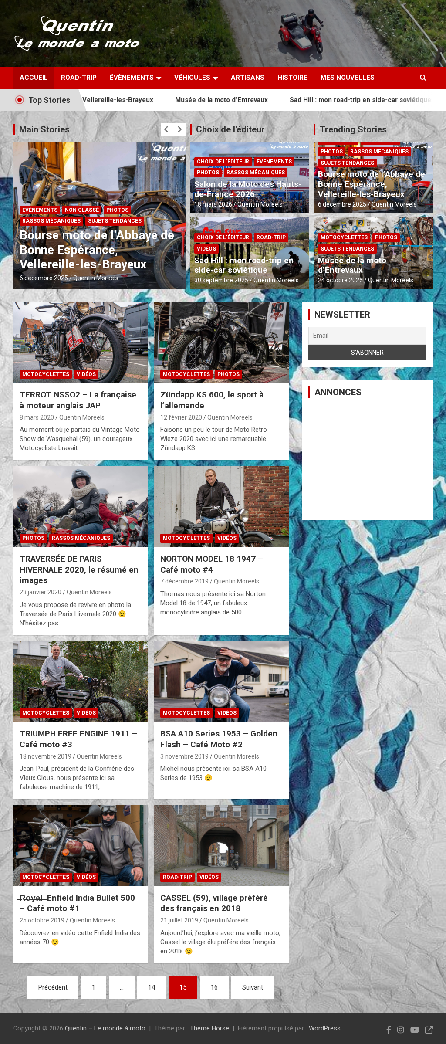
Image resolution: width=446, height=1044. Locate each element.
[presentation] (167, 129)
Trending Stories (353, 129)
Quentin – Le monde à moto (105, 1028)
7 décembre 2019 (184, 581)
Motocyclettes (45, 236)
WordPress (325, 1028)
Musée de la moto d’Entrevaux (164, 100)
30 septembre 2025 (221, 280)
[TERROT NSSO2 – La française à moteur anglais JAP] (80, 342)
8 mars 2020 (37, 417)
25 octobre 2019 (42, 920)
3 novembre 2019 (184, 756)
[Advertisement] (367, 458)
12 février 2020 (181, 417)
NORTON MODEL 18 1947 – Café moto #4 (211, 564)
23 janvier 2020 (40, 592)
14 (151, 987)
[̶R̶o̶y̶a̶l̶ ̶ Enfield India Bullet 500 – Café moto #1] (80, 846)
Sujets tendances (133, 236)
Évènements (132, 77)
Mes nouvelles (348, 77)
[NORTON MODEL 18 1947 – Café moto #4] (221, 507)
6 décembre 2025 (342, 204)
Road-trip (79, 77)
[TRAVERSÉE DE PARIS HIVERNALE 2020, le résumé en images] (80, 507)
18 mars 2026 (213, 204)
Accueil (34, 77)
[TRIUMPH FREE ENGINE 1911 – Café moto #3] (80, 681)
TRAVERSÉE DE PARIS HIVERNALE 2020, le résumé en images (79, 569)
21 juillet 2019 (179, 920)
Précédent (53, 987)
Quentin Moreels (92, 278)
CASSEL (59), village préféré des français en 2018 (214, 903)
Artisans (247, 77)
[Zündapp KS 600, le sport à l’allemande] (221, 342)
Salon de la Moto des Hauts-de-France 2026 (247, 189)
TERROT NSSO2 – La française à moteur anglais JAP (78, 400)
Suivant (252, 987)
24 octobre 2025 (42, 278)
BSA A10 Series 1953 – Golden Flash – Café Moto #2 (218, 739)
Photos (88, 236)
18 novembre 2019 (45, 756)
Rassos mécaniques (255, 172)
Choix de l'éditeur (230, 129)
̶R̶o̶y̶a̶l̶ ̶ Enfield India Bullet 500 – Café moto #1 (77, 903)
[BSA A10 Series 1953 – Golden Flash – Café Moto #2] (221, 681)
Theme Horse (209, 1028)
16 (214, 987)
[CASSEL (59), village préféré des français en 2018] (221, 846)
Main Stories (44, 129)
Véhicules (192, 77)
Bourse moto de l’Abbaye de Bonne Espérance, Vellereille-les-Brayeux (371, 184)
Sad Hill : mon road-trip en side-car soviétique (303, 100)
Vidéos (206, 249)
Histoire (292, 77)
